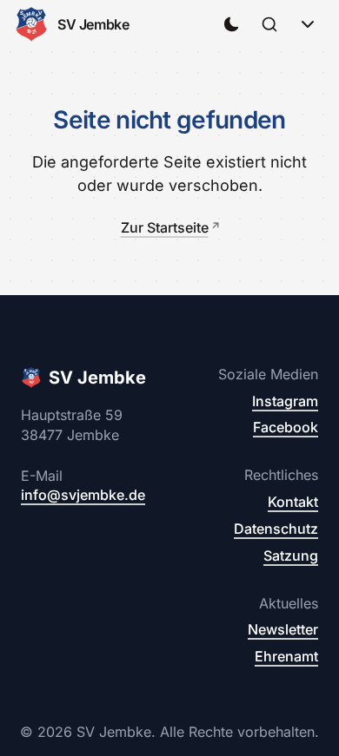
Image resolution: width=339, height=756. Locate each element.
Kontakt (293, 501)
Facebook (285, 427)
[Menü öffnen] (307, 24)
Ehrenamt (286, 656)
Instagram (285, 401)
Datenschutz (276, 528)
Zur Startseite (165, 227)
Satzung (290, 555)
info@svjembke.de (83, 494)
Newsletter (283, 629)
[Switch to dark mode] (231, 24)
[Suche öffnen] (269, 24)
